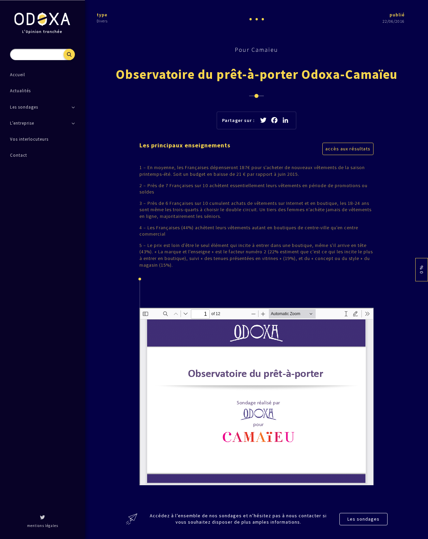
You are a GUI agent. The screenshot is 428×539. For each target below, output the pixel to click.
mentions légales (42, 525)
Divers (102, 21)
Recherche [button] (69, 54)
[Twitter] (42, 518)
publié (397, 15)
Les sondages (363, 519)
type (102, 15)
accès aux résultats (347, 149)
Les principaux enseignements (184, 145)
